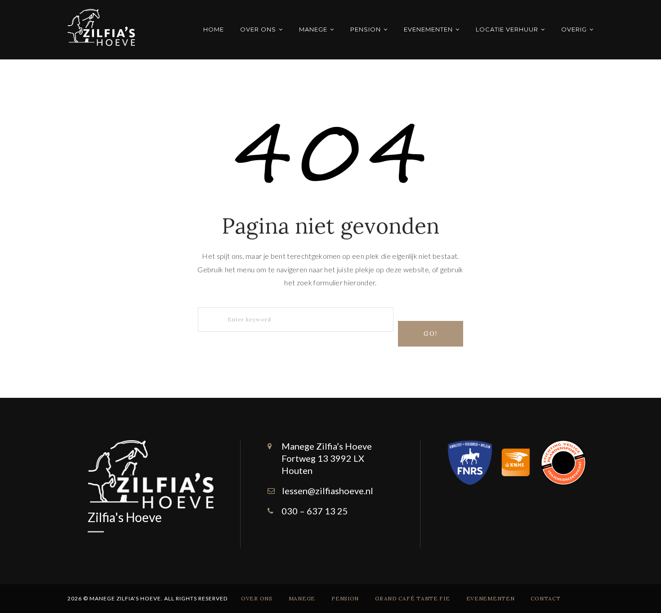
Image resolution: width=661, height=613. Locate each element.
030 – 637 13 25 (314, 510)
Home (213, 29)
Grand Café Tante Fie (412, 598)
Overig (574, 29)
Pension (365, 29)
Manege (313, 29)
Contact (545, 598)
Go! (431, 333)
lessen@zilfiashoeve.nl (327, 490)
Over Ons (258, 29)
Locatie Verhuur (507, 29)
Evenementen (428, 29)
